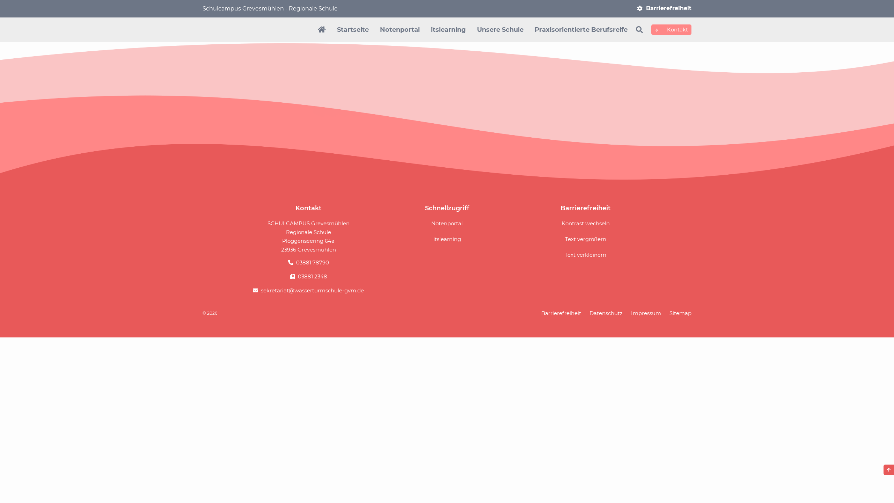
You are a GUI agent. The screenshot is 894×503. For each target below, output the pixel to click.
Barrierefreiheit (668, 8)
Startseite (353, 30)
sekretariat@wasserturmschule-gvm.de (312, 290)
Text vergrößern (585, 239)
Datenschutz (606, 313)
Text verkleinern (585, 255)
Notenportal (400, 30)
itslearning (448, 30)
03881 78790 (312, 262)
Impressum (646, 313)
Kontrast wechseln (586, 223)
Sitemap (680, 313)
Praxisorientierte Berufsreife (581, 30)
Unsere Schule (500, 30)
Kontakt (677, 29)
